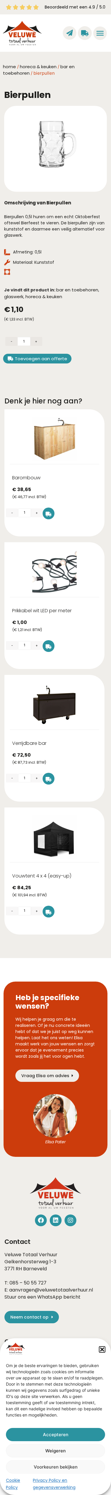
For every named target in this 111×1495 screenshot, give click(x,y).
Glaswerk (13, 296)
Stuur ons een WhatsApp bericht (42, 1297)
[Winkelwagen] (85, 33)
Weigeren (55, 1451)
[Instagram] (70, 1220)
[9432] (48, 646)
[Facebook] (41, 1220)
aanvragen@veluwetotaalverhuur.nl (51, 1290)
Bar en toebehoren (77, 290)
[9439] (48, 513)
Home (9, 67)
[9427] (48, 911)
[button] (102, 1349)
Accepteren (55, 1434)
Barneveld (35, 1268)
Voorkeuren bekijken (56, 1467)
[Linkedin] (56, 1220)
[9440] (48, 779)
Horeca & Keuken (38, 67)
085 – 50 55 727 (27, 1282)
